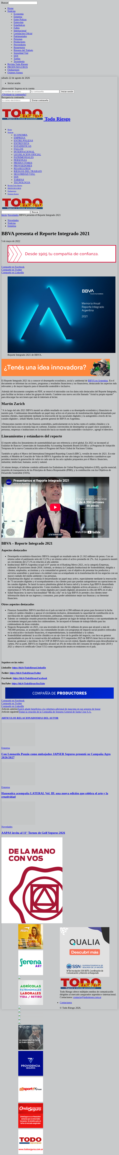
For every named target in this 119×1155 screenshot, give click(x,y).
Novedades (13, 215)
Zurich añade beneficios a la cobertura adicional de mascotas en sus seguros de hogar (59, 709)
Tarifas (17, 58)
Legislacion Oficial (23, 33)
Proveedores (20, 44)
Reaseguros (19, 47)
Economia (19, 14)
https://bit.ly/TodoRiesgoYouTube (28, 683)
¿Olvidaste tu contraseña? (13, 94)
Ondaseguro (13, 69)
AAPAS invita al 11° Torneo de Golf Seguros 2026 (33, 832)
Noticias (11, 11)
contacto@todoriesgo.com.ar (87, 997)
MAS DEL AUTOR (47, 718)
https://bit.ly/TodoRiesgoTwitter (25, 673)
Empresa (18, 16)
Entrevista (18, 22)
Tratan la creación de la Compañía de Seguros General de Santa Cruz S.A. (55, 711)
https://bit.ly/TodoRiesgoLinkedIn (29, 667)
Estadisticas (19, 25)
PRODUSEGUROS (17, 67)
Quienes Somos (15, 72)
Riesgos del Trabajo (23, 50)
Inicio (4, 215)
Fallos (17, 28)
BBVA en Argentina (98, 380)
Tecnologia (19, 61)
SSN (16, 56)
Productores (19, 42)
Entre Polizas (20, 19)
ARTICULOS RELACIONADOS (19, 718)
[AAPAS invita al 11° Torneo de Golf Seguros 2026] (18, 824)
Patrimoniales (20, 36)
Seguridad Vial (21, 53)
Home (10, 8)
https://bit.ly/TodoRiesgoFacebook (30, 678)
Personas (18, 39)
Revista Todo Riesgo (17, 64)
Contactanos (66, 1002)
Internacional (20, 30)
